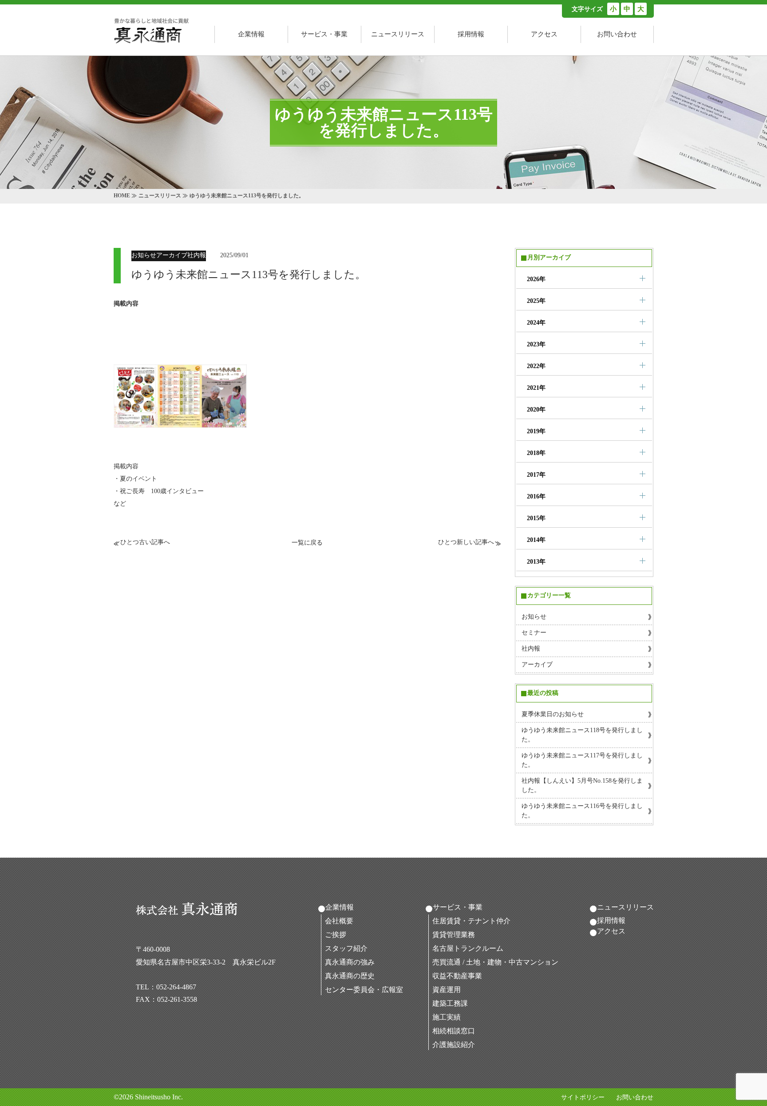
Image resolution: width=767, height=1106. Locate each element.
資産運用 (446, 989)
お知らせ (534, 616)
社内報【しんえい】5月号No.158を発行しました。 (582, 785)
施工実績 (446, 1017)
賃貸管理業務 (453, 934)
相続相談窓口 (453, 1031)
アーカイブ (537, 664)
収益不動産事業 (457, 976)
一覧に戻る (307, 542)
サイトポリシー (583, 1097)
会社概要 (339, 921)
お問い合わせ (617, 34)
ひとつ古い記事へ (145, 542)
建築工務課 (450, 1003)
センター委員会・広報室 (364, 989)
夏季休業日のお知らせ (553, 714)
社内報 (531, 648)
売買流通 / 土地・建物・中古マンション (495, 962)
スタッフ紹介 (346, 948)
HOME (122, 195)
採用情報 (471, 34)
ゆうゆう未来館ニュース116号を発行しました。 (582, 811)
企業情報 (251, 34)
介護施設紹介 (453, 1044)
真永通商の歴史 (350, 976)
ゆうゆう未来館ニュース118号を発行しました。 (582, 735)
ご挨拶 (335, 934)
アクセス (544, 34)
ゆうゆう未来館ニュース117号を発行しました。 (582, 760)
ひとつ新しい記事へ (466, 542)
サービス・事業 (324, 34)
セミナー (534, 632)
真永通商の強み (350, 962)
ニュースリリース (397, 34)
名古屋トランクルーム (467, 948)
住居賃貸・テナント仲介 (471, 921)
